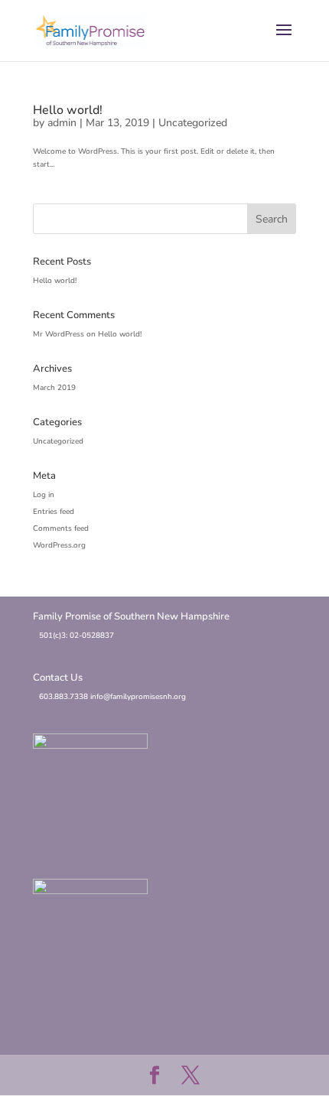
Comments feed (61, 528)
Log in (43, 494)
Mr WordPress (58, 334)
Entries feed (53, 511)
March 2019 (54, 387)
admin (62, 122)
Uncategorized (192, 122)
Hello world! (68, 110)
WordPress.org (59, 545)
